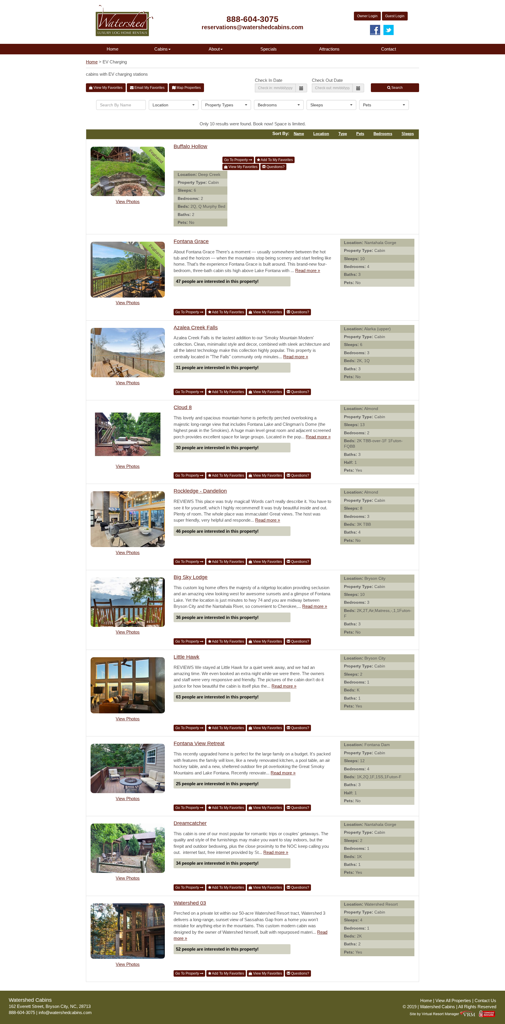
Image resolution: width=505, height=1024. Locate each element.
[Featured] (128, 171)
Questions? (275, 167)
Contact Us (485, 1000)
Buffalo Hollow (190, 146)
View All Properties (453, 1000)
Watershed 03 (190, 903)
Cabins (161, 48)
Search (396, 88)
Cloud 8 (183, 407)
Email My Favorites (149, 88)
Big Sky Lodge (190, 577)
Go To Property (236, 160)
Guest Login (394, 16)
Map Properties (188, 88)
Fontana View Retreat (199, 743)
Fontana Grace (191, 241)
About (214, 48)
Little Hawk (186, 657)
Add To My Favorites (276, 160)
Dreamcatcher (190, 823)
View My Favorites (107, 88)
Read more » (307, 270)
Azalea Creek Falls (196, 328)
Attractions (329, 48)
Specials (268, 48)
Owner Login (367, 16)
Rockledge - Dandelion (200, 491)
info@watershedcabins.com (65, 1012)
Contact (388, 48)
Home (112, 48)
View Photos (128, 201)
